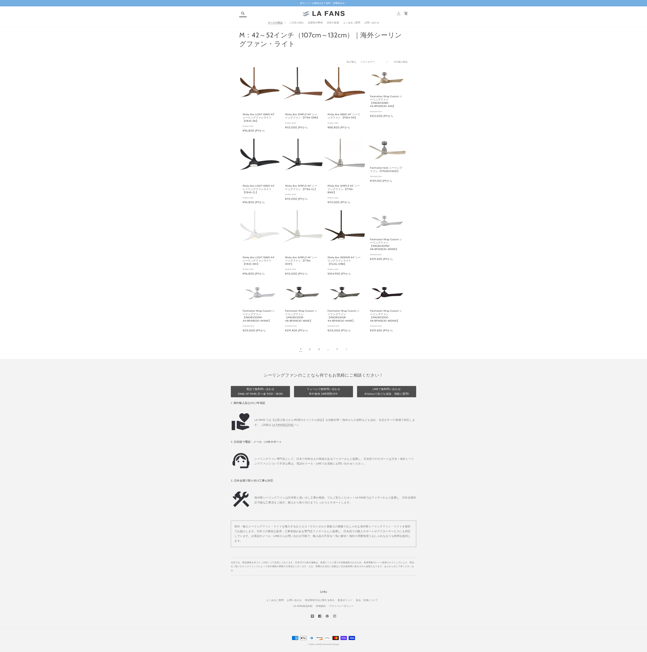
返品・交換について (367, 600)
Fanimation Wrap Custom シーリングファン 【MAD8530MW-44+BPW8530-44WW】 (259, 315)
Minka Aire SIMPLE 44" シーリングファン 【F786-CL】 (301, 187)
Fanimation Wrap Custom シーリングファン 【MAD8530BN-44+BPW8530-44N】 (386, 101)
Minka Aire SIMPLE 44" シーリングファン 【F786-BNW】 (344, 189)
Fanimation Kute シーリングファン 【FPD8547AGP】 (386, 169)
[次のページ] (346, 349)
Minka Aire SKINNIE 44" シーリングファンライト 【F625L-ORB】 (344, 261)
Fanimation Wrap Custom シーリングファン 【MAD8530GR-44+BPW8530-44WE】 (344, 315)
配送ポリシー (345, 600)
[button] (243, 13)
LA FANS (318, 644)
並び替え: (352, 61)
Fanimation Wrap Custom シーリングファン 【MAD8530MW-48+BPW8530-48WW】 (386, 244)
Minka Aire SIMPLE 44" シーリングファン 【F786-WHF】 (301, 261)
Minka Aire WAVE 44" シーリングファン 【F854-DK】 (344, 116)
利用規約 (321, 606)
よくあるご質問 (275, 600)
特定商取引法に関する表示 (319, 600)
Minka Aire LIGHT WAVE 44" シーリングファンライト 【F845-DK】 (259, 117)
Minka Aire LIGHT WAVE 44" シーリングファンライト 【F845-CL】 (259, 189)
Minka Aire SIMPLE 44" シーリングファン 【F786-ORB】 (302, 116)
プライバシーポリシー (341, 606)
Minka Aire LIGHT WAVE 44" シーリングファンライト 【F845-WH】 (259, 261)
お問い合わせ (294, 600)
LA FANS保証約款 (283, 424)
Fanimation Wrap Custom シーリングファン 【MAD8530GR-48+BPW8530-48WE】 (301, 315)
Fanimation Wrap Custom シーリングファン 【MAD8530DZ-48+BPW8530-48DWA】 (386, 315)
